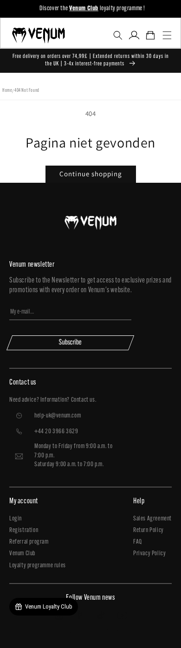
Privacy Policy (149, 553)
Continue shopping (90, 173)
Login (15, 518)
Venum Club (22, 553)
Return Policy (148, 530)
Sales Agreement (152, 518)
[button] (118, 35)
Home (7, 90)
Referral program (29, 542)
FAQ (137, 542)
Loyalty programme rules (37, 565)
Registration (23, 530)
